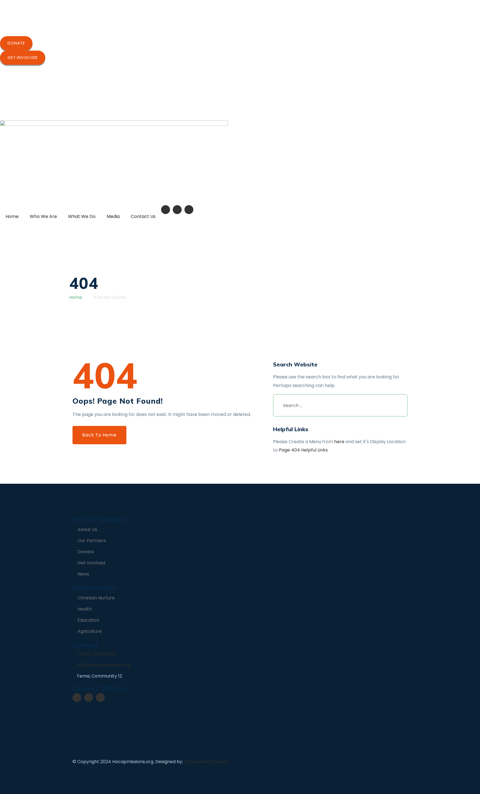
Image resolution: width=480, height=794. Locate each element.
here (339, 441)
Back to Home (99, 435)
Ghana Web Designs (206, 761)
